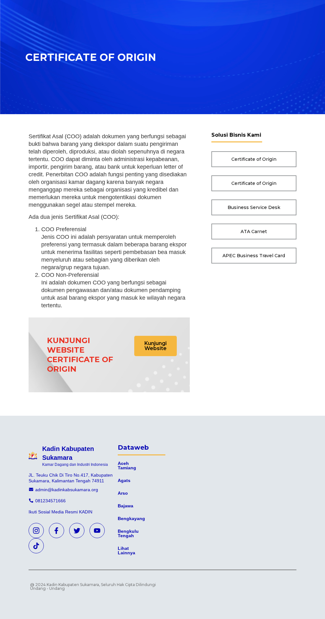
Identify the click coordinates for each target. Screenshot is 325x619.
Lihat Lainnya (126, 550)
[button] (155, 346)
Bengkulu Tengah (128, 533)
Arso (123, 493)
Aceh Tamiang (127, 465)
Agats (124, 480)
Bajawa (125, 505)
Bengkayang (131, 518)
